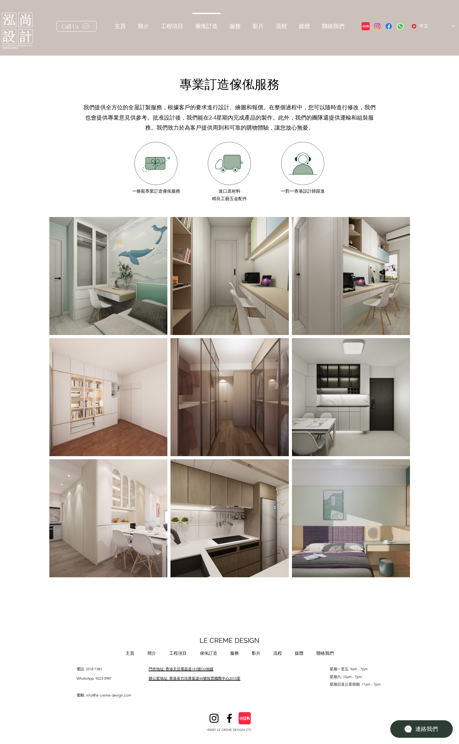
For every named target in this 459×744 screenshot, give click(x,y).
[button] (172, 24)
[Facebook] (389, 26)
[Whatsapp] (400, 26)
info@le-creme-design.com (108, 695)
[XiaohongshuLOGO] (366, 26)
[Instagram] (377, 26)
